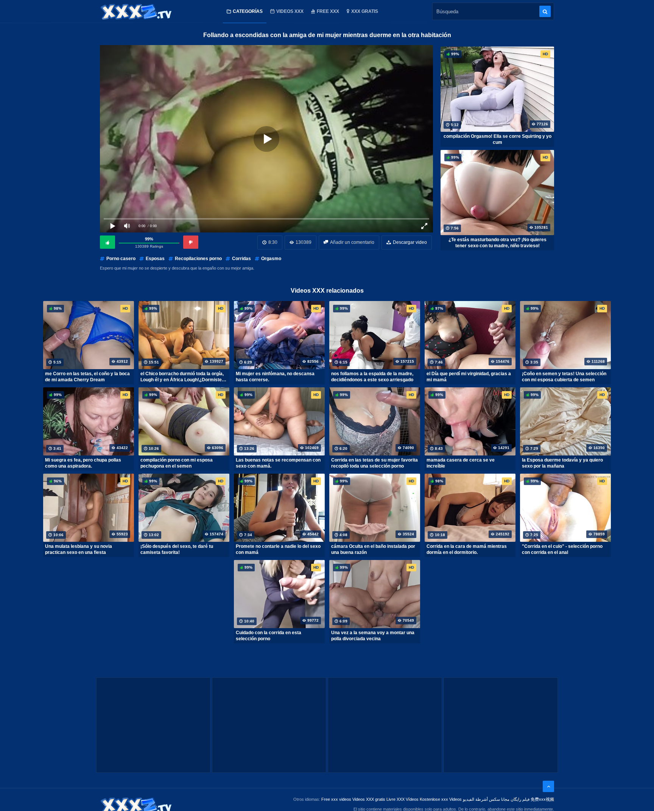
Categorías (248, 11)
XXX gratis (364, 11)
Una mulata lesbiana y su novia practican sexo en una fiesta (78, 549)
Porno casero (120, 258)
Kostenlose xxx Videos (441, 799)
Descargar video (410, 242)
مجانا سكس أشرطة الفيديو (486, 799)
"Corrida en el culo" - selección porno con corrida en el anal (562, 549)
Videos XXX (290, 11)
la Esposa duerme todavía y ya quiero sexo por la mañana (562, 463)
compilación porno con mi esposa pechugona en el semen (176, 463)
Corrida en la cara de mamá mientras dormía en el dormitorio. (467, 549)
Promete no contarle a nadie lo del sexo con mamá (278, 549)
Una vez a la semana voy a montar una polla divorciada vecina (372, 635)
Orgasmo (271, 258)
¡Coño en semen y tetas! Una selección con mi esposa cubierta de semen (564, 376)
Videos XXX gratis (368, 799)
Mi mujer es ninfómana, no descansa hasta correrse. (275, 376)
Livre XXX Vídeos (402, 799)
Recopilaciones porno (198, 258)
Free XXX (328, 11)
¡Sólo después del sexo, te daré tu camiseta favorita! (176, 549)
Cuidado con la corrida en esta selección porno (268, 635)
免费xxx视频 (542, 799)
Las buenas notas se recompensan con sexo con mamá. (278, 463)
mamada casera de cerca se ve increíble (461, 463)
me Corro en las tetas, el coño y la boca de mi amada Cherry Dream (87, 376)
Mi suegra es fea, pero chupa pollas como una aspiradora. (83, 463)
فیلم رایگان (520, 799)
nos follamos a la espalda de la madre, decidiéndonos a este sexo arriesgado (372, 376)
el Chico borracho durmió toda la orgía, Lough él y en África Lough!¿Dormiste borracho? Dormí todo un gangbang (182, 376)
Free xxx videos (336, 799)
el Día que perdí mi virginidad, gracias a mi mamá (469, 376)
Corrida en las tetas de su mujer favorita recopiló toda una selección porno (374, 463)
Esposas (155, 258)
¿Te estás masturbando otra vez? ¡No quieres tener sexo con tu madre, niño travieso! (497, 242)
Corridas (241, 258)
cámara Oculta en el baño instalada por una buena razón (373, 549)
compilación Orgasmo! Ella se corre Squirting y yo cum (497, 139)
